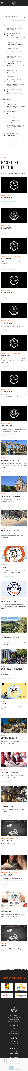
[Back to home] (14, 3)
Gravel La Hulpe (11, 104)
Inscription (14, 1031)
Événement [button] (22, 173)
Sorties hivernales (14, 1044)
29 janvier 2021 (6, 426)
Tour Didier (10, 35)
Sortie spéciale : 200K (8, 601)
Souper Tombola (11, 123)
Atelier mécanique (7, 806)
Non (17, 1068)
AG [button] (6, 173)
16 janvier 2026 (6, 197)
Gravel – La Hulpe (12, 82)
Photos (5, 541)
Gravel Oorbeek (11, 135)
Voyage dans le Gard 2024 (10, 738)
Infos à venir (7, 471)
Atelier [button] (16, 173)
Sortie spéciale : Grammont (10, 496)
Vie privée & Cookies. (17, 1063)
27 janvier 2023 (6, 323)
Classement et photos (10, 576)
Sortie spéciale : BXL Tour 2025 (12, 669)
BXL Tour (3, 672)
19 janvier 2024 (6, 293)
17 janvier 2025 (6, 228)
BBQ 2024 (4, 945)
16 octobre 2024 (6, 258)
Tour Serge (10, 26)
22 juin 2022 (5, 355)
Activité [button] (11, 173)
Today (14, 145)
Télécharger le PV (8, 203)
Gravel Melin (10, 63)
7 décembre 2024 (6, 911)
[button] (2, 3)
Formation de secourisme (9, 772)
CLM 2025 (4, 567)
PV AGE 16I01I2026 (14, 1034)
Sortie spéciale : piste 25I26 (10, 530)
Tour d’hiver (10, 54)
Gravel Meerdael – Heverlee (15, 44)
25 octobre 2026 (7, 840)
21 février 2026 (6, 875)
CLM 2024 (4, 703)
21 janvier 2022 (6, 391)
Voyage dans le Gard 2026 (10, 460)
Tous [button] (2, 173)
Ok (11, 1068)
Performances (14, 1041)
